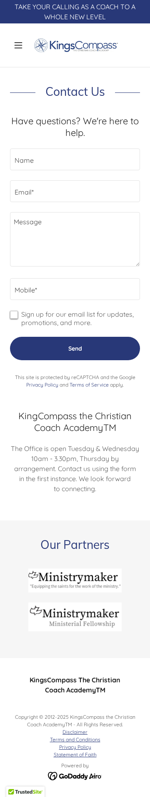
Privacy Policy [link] (42, 385)
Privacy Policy (75, 747)
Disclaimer (75, 732)
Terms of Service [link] (89, 385)
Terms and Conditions (75, 739)
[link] (75, 45)
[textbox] (75, 159)
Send (75, 348)
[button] (20, 45)
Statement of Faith (75, 754)
